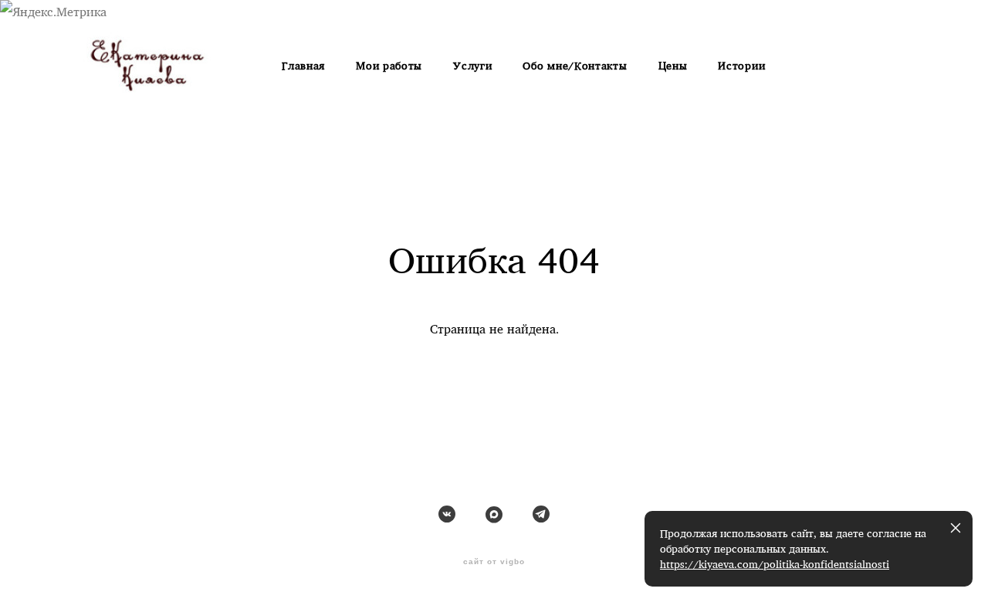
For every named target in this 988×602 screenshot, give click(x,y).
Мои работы (389, 65)
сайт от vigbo (494, 562)
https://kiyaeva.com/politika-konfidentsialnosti (774, 564)
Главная (303, 65)
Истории (741, 65)
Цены (673, 65)
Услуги (472, 65)
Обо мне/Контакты (575, 65)
